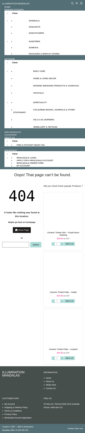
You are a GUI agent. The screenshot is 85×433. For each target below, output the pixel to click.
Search (36, 244)
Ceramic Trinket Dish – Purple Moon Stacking (63, 233)
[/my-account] (81, 3)
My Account (9, 404)
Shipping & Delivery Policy (16, 407)
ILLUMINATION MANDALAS (15, 3)
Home (48, 378)
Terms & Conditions (13, 411)
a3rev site (79, 428)
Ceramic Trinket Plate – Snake (63, 292)
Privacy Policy (10, 414)
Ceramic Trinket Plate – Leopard (63, 349)
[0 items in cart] (76, 3)
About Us (50, 381)
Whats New (51, 385)
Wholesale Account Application (18, 418)
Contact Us (51, 388)
